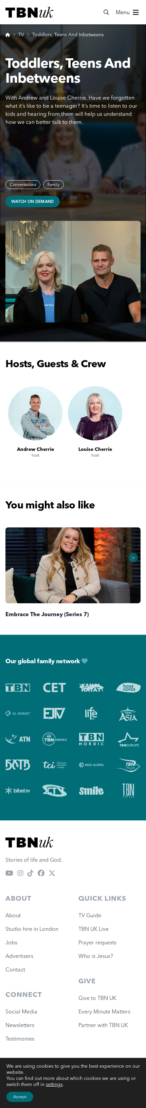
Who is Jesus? (97, 956)
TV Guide (89, 915)
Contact (15, 969)
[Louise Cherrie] (95, 413)
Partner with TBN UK (103, 1025)
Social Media (21, 1011)
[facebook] (41, 873)
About (13, 915)
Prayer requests (97, 942)
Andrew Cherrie (35, 449)
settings (54, 1084)
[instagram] (20, 873)
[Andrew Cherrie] (35, 413)
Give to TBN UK (97, 998)
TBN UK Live (93, 928)
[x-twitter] (52, 873)
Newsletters (19, 1025)
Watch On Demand (32, 201)
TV (21, 35)
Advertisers (19, 956)
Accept (19, 1096)
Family (53, 184)
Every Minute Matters (104, 1011)
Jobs (11, 942)
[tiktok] (31, 873)
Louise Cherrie (95, 449)
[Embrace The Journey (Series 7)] (73, 565)
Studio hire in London (31, 928)
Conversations (23, 184)
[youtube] (9, 873)
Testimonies (19, 1038)
